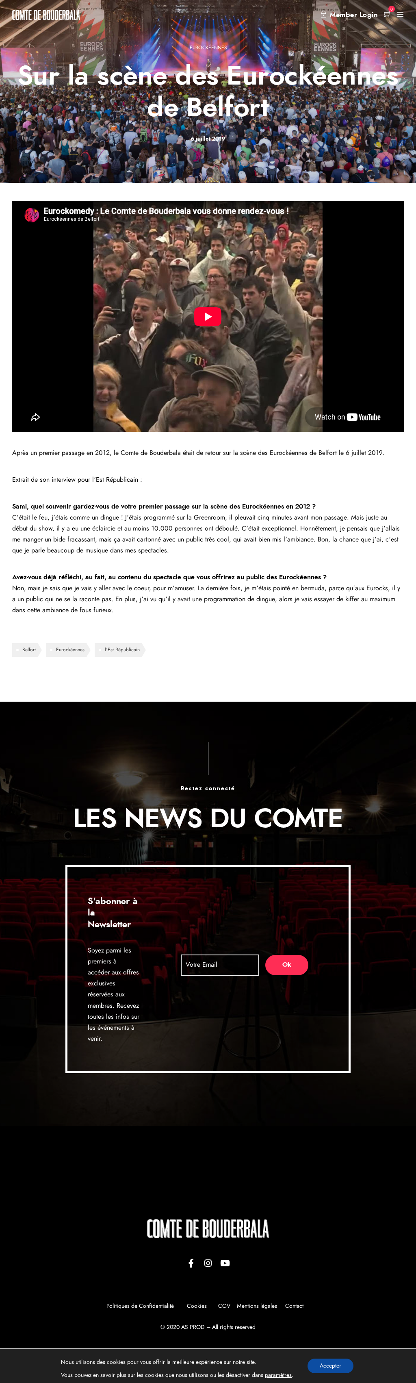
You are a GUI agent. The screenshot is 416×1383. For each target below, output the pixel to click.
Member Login (354, 14)
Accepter (330, 1366)
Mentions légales (257, 1306)
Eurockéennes (208, 47)
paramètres (278, 1375)
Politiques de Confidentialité (140, 1306)
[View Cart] (387, 15)
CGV (224, 1306)
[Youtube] (225, 1263)
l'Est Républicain (122, 649)
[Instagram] (208, 1263)
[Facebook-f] (190, 1263)
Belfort (29, 649)
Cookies (197, 1306)
